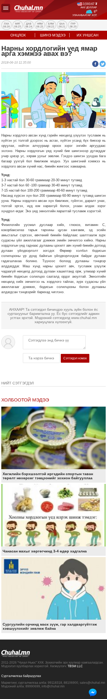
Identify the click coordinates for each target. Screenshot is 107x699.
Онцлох (18, 35)
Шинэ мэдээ (52, 35)
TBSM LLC (75, 666)
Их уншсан (87, 35)
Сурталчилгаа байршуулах (21, 676)
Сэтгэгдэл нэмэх (75, 358)
